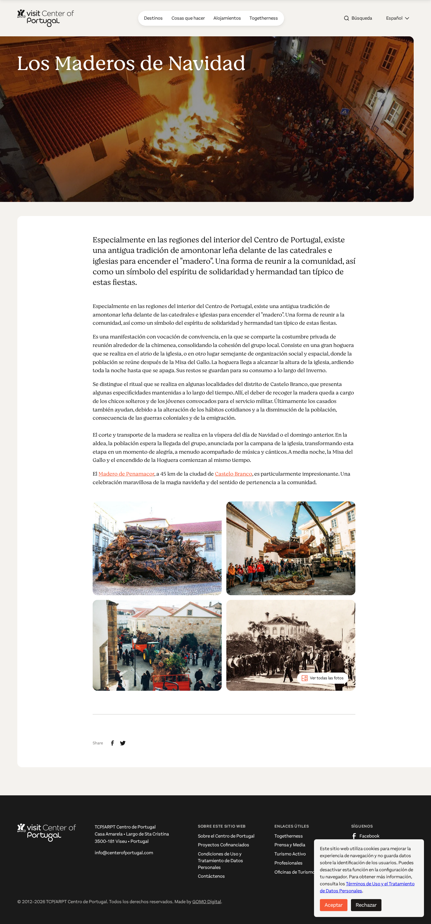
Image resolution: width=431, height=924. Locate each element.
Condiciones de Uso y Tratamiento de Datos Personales (220, 861)
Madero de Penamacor (126, 474)
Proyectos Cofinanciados (223, 845)
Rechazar (366, 904)
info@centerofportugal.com (124, 853)
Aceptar (334, 904)
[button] (397, 18)
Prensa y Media (289, 845)
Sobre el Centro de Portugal (226, 836)
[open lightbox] (157, 548)
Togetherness (288, 836)
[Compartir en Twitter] (123, 743)
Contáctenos (211, 876)
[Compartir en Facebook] (113, 743)
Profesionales (288, 863)
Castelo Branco (233, 474)
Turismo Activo (290, 854)
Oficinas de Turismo (294, 872)
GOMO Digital (206, 902)
